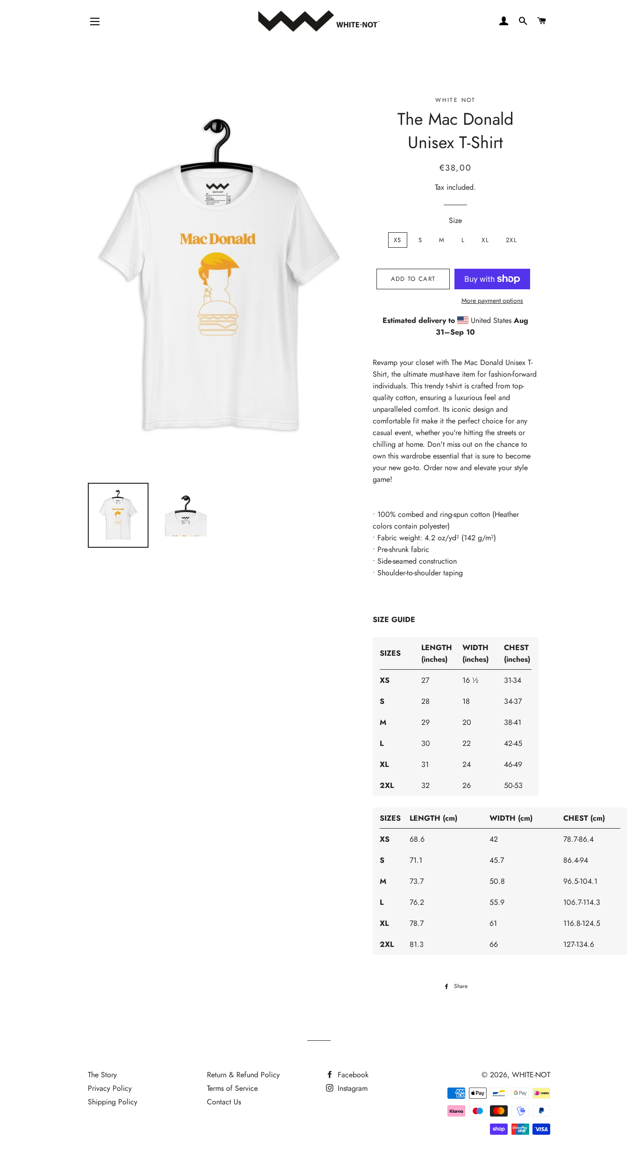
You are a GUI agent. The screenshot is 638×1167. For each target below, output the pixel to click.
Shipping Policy (112, 1101)
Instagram (351, 1088)
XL (485, 240)
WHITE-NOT (531, 1074)
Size (455, 220)
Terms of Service (232, 1088)
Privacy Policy (110, 1088)
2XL (511, 240)
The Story (102, 1074)
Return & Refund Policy (243, 1074)
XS (398, 240)
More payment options (492, 300)
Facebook (352, 1074)
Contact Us (224, 1101)
